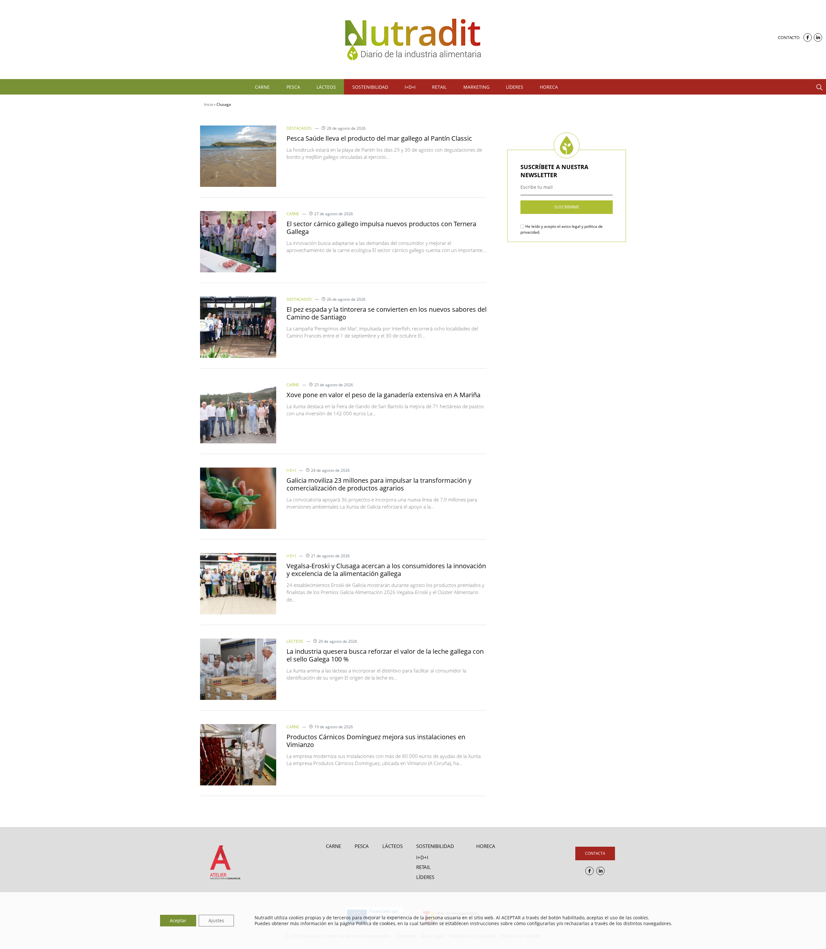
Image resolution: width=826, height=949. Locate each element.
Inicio (208, 104)
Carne (293, 214)
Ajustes (216, 920)
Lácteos (295, 641)
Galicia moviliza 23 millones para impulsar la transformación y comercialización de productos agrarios (379, 484)
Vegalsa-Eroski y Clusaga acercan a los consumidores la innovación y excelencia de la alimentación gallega (386, 569)
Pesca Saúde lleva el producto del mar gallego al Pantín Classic (379, 138)
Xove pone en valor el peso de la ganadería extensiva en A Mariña (383, 394)
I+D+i (291, 470)
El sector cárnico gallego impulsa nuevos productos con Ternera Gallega (381, 227)
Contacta (595, 853)
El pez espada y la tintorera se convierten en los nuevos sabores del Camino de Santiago (387, 313)
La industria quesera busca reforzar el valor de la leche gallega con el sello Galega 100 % (385, 655)
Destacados (299, 128)
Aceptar (178, 920)
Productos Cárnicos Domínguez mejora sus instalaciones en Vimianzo (376, 740)
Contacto (789, 37)
